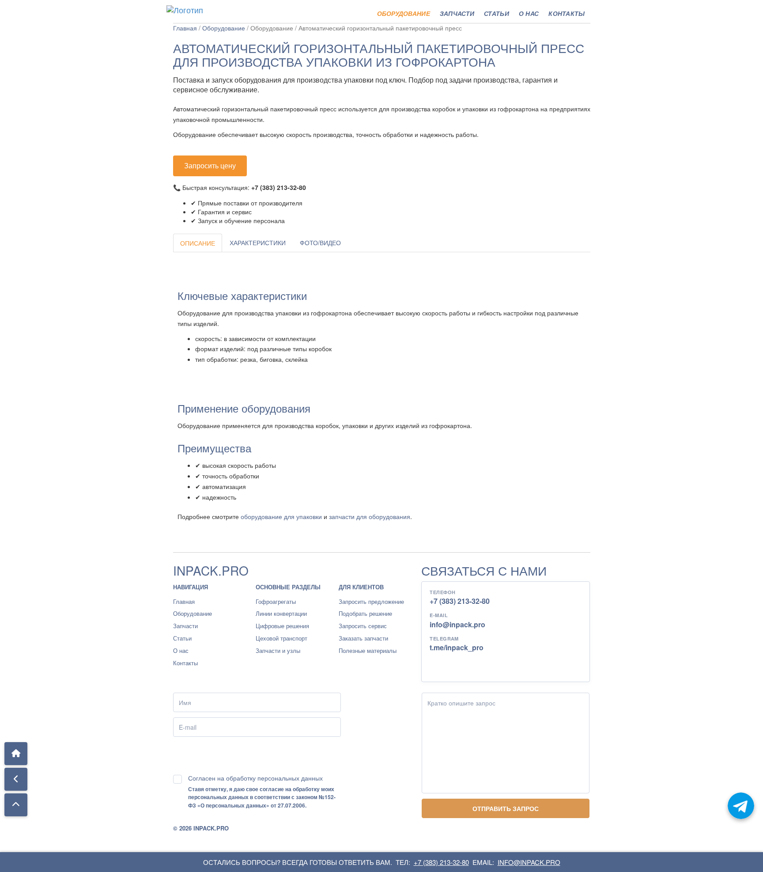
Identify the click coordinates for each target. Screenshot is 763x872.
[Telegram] (741, 805)
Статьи (496, 13)
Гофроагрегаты (276, 601)
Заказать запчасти (363, 638)
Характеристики (258, 242)
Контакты (566, 13)
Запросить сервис (363, 626)
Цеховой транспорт (281, 638)
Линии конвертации (281, 613)
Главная (185, 27)
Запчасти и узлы (278, 650)
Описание (197, 243)
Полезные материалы (368, 650)
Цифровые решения (282, 626)
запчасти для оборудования (369, 516)
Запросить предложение (371, 601)
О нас (529, 13)
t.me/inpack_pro (456, 647)
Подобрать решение (365, 613)
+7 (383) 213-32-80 (460, 601)
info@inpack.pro (457, 624)
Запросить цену (210, 165)
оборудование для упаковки (281, 516)
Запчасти (457, 13)
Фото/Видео (320, 242)
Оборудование (403, 13)
